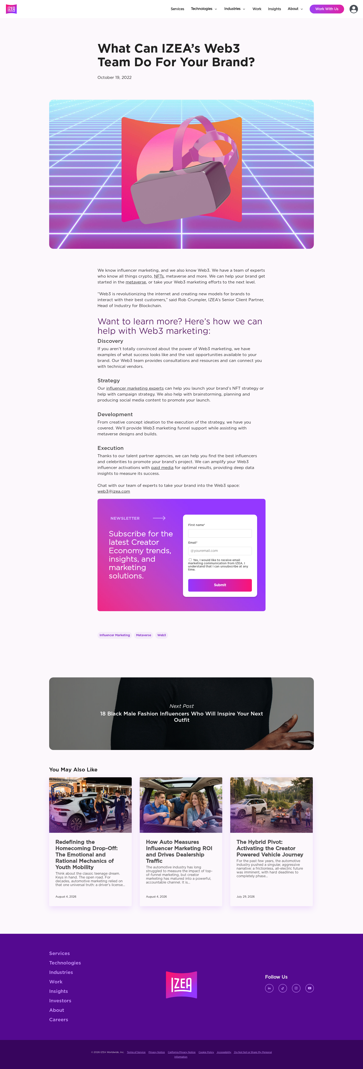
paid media (162, 468)
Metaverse (143, 635)
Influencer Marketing (115, 635)
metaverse (136, 282)
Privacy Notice (157, 1052)
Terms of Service (136, 1052)
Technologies (65, 963)
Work (55, 982)
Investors (60, 1001)
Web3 (161, 635)
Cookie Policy (206, 1052)
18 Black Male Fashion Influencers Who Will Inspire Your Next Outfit (181, 713)
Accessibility (223, 1052)
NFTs (159, 276)
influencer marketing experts (135, 389)
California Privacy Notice (182, 1052)
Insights (58, 991)
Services (59, 953)
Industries (61, 972)
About (56, 1010)
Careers (58, 1019)
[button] (204, 9)
